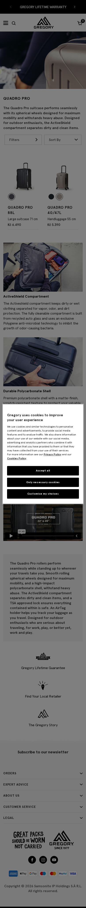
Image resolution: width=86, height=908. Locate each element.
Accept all (43, 470)
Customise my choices (43, 493)
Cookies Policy (16, 458)
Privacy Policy (52, 454)
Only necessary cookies (43, 482)
